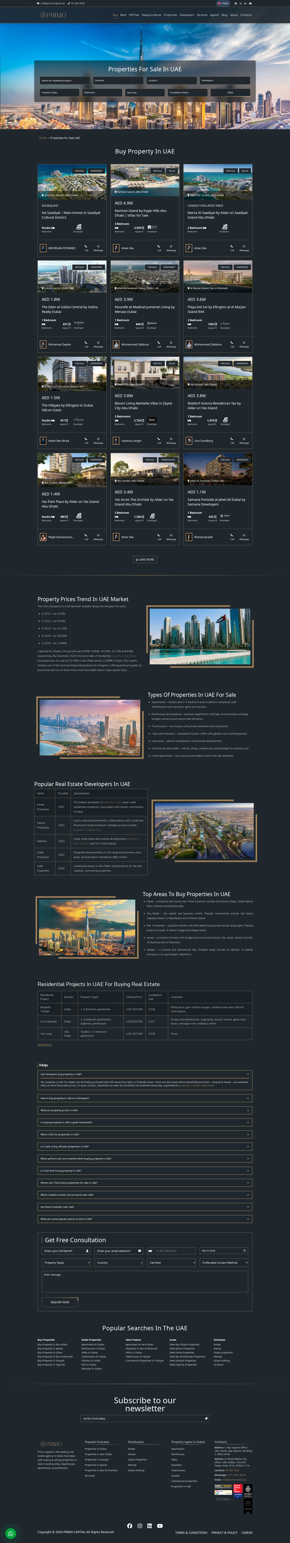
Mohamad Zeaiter (60, 344)
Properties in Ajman (96, 1464)
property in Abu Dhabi (123, 656)
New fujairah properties (183, 1364)
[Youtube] (160, 1526)
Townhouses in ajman (138, 1356)
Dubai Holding (136, 1470)
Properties (170, 15)
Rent (123, 15)
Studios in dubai (91, 1360)
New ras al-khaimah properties (187, 1356)
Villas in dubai (90, 1352)
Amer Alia (128, 248)
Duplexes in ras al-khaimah (142, 1348)
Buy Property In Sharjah (51, 1360)
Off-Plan (134, 15)
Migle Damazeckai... (61, 537)
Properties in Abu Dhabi (98, 1454)
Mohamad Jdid (203, 537)
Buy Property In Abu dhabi (52, 1344)
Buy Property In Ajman (50, 1348)
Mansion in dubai (92, 1368)
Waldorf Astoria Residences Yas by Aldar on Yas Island (214, 405)
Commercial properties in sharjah (145, 1360)
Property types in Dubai (188, 1442)
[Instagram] (140, 1526)
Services (202, 15)
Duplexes (176, 1464)
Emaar (217, 1344)
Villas (174, 1459)
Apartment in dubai (93, 1344)
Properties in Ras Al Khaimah (101, 1470)
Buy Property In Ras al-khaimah (55, 1356)
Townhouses (178, 1470)
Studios (175, 1475)
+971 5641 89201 (236, 1475)
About (234, 15)
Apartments (178, 1448)
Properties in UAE (181, 1486)
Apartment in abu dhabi (139, 1344)
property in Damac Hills (87, 830)
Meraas (218, 1356)
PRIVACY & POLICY (224, 1533)
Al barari (219, 1364)
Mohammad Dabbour (135, 344)
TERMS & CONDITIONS (191, 1533)
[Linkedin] (149, 1526)
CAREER (246, 1533)
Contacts (246, 15)
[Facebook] (129, 1526)
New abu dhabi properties (185, 1344)
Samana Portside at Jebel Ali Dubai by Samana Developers (216, 502)
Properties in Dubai (96, 1448)
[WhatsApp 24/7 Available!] (10, 1533)
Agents (214, 15)
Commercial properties (184, 1481)
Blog (224, 15)
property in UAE (112, 802)
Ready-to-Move (151, 15)
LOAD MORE (146, 559)
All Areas (90, 1475)
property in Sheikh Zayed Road (196, 1085)
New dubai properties (182, 1352)
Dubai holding (222, 1360)
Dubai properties (223, 1352)
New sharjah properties (183, 1360)
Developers (187, 15)
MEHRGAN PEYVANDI (62, 248)
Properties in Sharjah (97, 1459)
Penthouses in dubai (93, 1348)
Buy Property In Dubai (50, 1352)
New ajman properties (182, 1348)
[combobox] (151, 1251)
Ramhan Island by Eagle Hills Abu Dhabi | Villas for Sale (140, 213)
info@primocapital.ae (234, 1479)
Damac (218, 1348)
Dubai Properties (137, 1459)
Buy (115, 15)
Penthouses (177, 1454)
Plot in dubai (89, 1364)
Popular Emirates (97, 1442)
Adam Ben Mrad (59, 441)
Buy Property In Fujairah (51, 1364)
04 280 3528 (232, 1470)
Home (43, 138)
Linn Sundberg (203, 441)
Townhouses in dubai (94, 1356)
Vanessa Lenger (132, 441)
